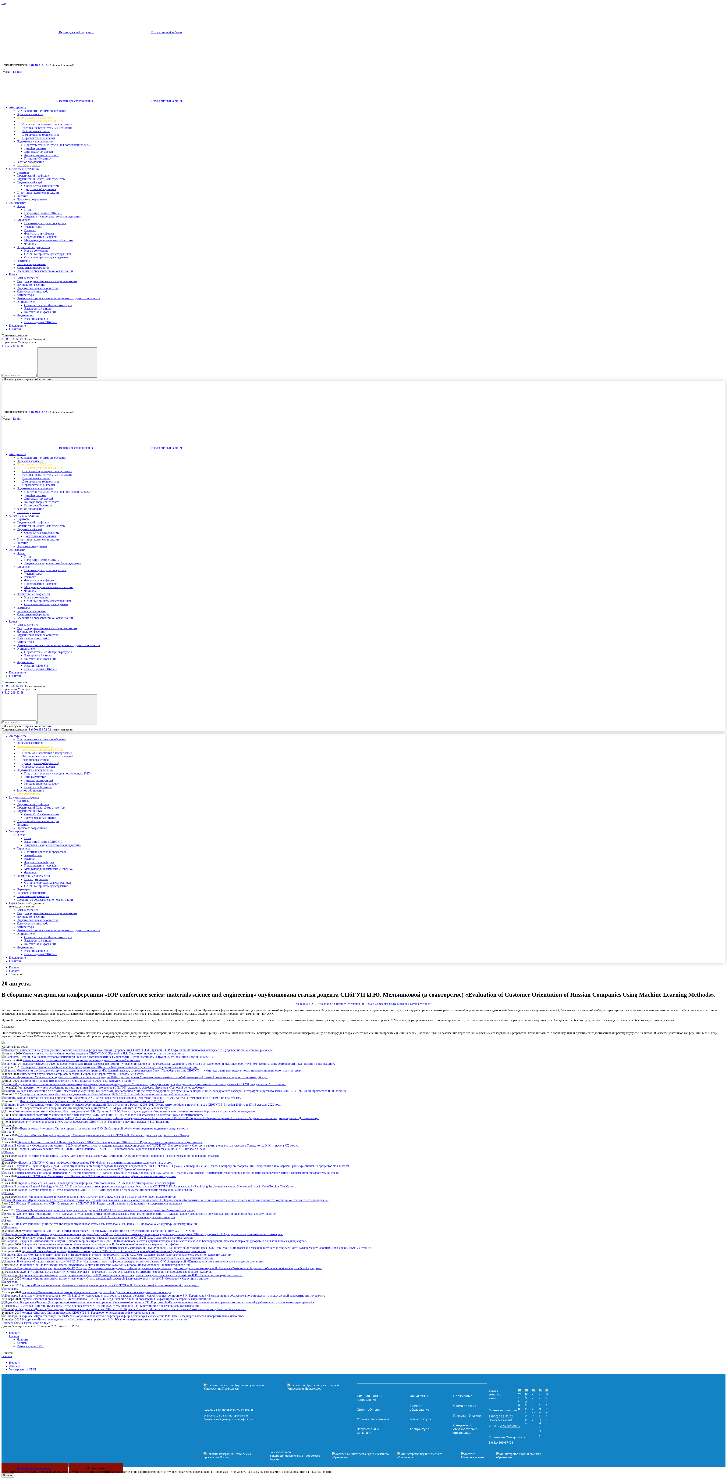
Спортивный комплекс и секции (38, 192)
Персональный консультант (35, 1468)
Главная (14, 967)
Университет (17, 202)
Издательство (25, 315)
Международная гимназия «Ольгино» (48, 240)
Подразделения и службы (40, 237)
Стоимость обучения (373, 1419)
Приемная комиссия (30, 114)
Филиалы (30, 243)
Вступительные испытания (368, 1431)
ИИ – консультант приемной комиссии (27, 379)
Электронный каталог (38, 308)
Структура (23, 219)
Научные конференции (31, 284)
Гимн (27, 209)
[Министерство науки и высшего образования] (390, 1455)
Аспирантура (25, 294)
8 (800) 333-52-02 (40, 64)
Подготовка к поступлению (35, 141)
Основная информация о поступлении (47, 124)
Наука (13, 274)
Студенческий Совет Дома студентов (41, 179)
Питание (22, 196)
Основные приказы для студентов (46, 257)
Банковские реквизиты (31, 264)
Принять (7, 1475)
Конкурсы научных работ (33, 291)
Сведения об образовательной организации (45, 271)
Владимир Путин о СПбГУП (43, 213)
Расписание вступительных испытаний (47, 127)
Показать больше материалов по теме (26, 1322)
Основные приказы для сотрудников (48, 254)
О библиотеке (26, 301)
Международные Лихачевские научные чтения (47, 281)
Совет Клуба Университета (41, 185)
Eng (4, 3)
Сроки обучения (369, 1409)
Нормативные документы (33, 247)
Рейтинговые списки (36, 131)
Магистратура (420, 1419)
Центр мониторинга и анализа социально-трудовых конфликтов (58, 298)
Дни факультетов (35, 148)
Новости (14, 970)
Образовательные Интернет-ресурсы (48, 305)
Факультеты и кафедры (39, 233)
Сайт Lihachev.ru (27, 277)
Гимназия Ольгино (467, 1415)
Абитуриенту (17, 107)
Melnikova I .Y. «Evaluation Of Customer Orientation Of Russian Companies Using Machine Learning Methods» (364, 1003)
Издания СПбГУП (36, 318)
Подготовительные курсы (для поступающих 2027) (57, 144)
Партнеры (23, 260)
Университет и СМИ (30, 1346)
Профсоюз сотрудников (32, 199)
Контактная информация (33, 267)
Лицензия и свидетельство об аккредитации (52, 216)
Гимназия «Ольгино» (38, 158)
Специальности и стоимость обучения (41, 110)
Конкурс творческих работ (41, 155)
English (17, 71)
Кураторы (23, 172)
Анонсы (22, 1342)
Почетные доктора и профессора (45, 223)
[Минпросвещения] (504, 1455)
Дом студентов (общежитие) (40, 134)
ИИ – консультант (96, 1468)
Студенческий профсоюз (33, 175)
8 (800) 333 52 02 (12, 338)
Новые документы (36, 250)
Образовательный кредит (38, 138)
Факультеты (419, 1396)
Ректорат (30, 230)
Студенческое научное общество (38, 288)
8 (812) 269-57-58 (12, 345)
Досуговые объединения (40, 189)
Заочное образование (30, 161)
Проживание (17, 325)
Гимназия (15, 329)
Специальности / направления (369, 1398)
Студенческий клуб (29, 182)
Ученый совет (33, 226)
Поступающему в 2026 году (35, 117)
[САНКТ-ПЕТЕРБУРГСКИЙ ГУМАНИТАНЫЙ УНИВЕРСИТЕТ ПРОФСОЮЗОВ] (279, 1387)
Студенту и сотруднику (24, 168)
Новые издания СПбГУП (40, 322)
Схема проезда (464, 1406)
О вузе (21, 206)
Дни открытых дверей (38, 151)
